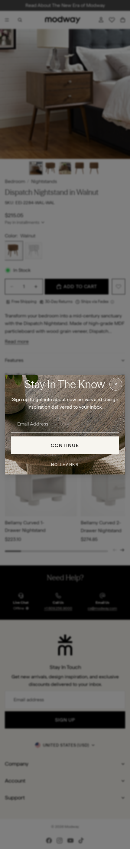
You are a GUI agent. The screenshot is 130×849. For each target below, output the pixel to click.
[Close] (115, 383)
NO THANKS (65, 464)
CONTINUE (65, 445)
